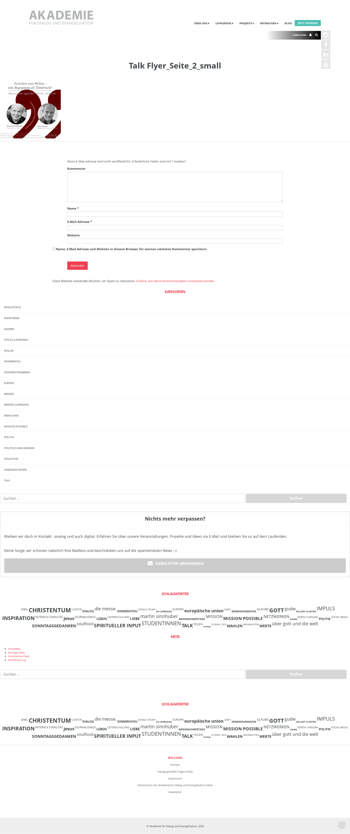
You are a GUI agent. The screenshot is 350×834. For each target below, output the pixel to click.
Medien (9, 394)
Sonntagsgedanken (54, 625)
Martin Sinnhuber (159, 616)
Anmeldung (299, 35)
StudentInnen (161, 623)
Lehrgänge (223, 23)
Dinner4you (12, 361)
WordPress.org (17, 660)
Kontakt (175, 765)
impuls (326, 608)
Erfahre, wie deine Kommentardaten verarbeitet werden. (175, 281)
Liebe (135, 618)
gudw (290, 609)
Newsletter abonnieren (179, 563)
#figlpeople (12, 307)
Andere (9, 329)
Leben (101, 619)
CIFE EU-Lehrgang (16, 340)
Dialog (9, 350)
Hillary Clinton (306, 611)
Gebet (227, 609)
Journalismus (85, 617)
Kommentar (76, 169)
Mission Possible (243, 618)
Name (73, 208)
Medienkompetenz (192, 619)
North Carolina (308, 617)
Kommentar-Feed (18, 656)
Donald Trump (147, 609)
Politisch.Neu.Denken (19, 448)
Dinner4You (127, 611)
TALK (7, 480)
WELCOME (175, 758)
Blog (288, 23)
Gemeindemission (244, 611)
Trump (206, 626)
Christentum (50, 610)
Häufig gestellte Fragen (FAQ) (175, 771)
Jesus (69, 618)
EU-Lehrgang (164, 611)
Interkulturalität (49, 617)
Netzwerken (276, 616)
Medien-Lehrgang (16, 404)
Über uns (200, 23)
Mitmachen (268, 23)
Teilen (198, 624)
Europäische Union (204, 611)
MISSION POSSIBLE (16, 426)
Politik (9, 437)
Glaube (263, 609)
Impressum (175, 778)
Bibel (24, 609)
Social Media (339, 617)
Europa (9, 383)
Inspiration (18, 618)
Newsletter (175, 792)
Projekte (245, 23)
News (293, 619)
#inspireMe (11, 318)
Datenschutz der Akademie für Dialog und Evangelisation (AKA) (175, 785)
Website (73, 235)
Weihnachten (251, 624)
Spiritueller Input (117, 625)
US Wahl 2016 (218, 624)
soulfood (85, 623)
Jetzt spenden (308, 23)
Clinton (76, 609)
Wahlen (235, 625)
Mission (214, 616)
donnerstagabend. (17, 372)
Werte (265, 625)
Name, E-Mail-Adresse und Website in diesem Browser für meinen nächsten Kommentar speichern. (131, 249)
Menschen (11, 415)
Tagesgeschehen (15, 469)
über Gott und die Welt (295, 623)
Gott (276, 610)
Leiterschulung (118, 617)
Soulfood (11, 459)
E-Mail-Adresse (79, 222)
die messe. (106, 609)
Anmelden (14, 649)
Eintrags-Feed (16, 652)
